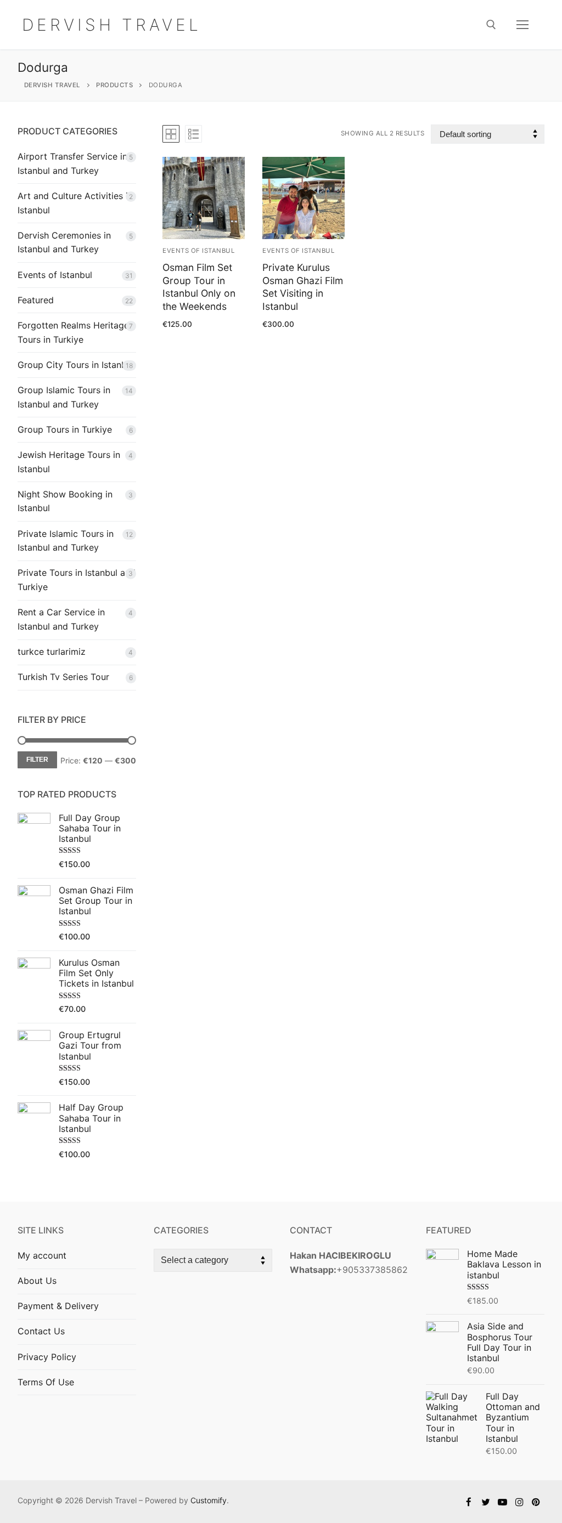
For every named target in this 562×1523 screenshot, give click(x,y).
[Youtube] (502, 1501)
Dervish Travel (111, 25)
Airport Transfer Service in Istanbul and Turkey (72, 163)
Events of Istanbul (55, 274)
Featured (36, 300)
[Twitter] (485, 1501)
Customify (208, 1500)
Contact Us (41, 1331)
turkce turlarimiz (52, 651)
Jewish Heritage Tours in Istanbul (69, 461)
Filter (37, 759)
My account (42, 1255)
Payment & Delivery (58, 1305)
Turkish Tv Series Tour (63, 676)
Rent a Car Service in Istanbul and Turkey (61, 619)
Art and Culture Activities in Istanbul (75, 203)
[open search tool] (491, 25)
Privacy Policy (47, 1356)
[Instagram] (519, 1501)
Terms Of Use (46, 1382)
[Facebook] (468, 1501)
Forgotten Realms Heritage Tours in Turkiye (73, 332)
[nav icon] (522, 24)
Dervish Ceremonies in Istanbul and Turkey (64, 242)
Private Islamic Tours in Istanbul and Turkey (66, 540)
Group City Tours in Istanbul (76, 364)
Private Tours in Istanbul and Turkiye (77, 579)
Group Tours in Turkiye (65, 429)
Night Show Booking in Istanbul (65, 501)
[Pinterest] (535, 1501)
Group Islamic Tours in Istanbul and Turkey (64, 397)
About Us (37, 1280)
